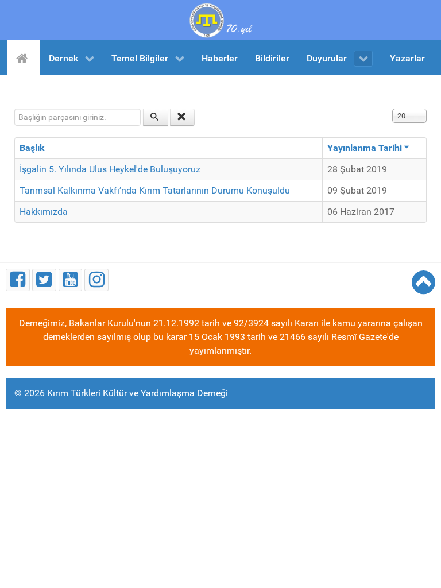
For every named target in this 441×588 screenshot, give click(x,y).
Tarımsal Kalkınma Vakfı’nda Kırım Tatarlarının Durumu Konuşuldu (155, 190)
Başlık (32, 147)
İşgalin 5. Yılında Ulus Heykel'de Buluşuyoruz (110, 169)
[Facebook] (18, 280)
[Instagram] (96, 280)
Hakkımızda (44, 211)
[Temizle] (182, 117)
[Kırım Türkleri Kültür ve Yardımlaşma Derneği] (220, 19)
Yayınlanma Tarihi (364, 147)
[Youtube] (71, 280)
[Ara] (155, 117)
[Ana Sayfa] (23, 57)
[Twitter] (44, 280)
